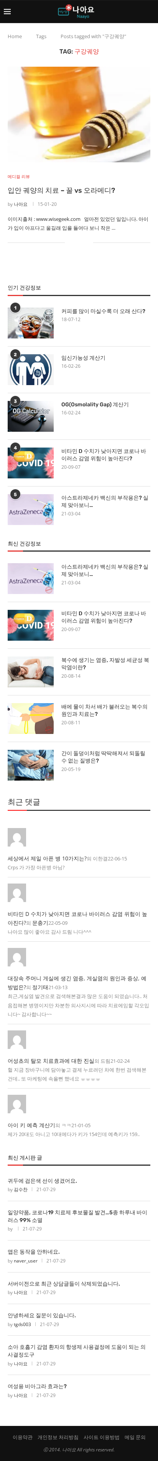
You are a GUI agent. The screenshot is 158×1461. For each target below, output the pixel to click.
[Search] (150, 11)
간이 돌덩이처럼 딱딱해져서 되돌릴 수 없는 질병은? (103, 757)
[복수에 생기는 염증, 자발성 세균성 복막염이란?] (31, 671)
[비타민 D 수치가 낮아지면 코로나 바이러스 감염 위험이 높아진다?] (31, 463)
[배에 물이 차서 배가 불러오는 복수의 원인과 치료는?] (31, 718)
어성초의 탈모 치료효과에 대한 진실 (51, 1060)
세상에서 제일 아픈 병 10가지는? (47, 858)
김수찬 (21, 1189)
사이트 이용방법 (102, 1437)
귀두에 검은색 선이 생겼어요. (42, 1181)
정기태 (40, 987)
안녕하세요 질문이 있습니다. (42, 1315)
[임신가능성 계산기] (31, 369)
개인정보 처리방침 (58, 1437)
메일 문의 (135, 1437)
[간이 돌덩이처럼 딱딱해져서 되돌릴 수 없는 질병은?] (31, 765)
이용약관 (23, 1437)
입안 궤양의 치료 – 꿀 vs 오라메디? (61, 190)
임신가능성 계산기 (83, 358)
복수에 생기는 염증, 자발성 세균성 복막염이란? (105, 664)
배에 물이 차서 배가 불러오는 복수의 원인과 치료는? (104, 711)
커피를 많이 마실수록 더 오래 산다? (103, 311)
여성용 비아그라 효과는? (37, 1386)
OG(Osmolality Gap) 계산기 (95, 404)
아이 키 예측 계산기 (31, 1125)
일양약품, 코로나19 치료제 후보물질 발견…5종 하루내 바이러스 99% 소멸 (77, 1216)
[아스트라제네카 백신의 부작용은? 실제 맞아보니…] (31, 509)
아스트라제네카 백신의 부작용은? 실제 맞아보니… (104, 502)
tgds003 (22, 1324)
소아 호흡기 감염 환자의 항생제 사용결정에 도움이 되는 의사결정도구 (77, 1351)
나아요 (21, 204)
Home (15, 36)
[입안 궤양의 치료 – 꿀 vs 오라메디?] (79, 114)
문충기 (40, 922)
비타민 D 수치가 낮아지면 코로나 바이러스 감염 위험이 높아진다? (103, 455)
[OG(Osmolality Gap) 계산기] (31, 416)
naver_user (26, 1260)
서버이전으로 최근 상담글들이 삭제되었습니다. (64, 1284)
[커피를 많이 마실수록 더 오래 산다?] (31, 323)
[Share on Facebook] (76, 242)
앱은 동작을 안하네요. (34, 1252)
